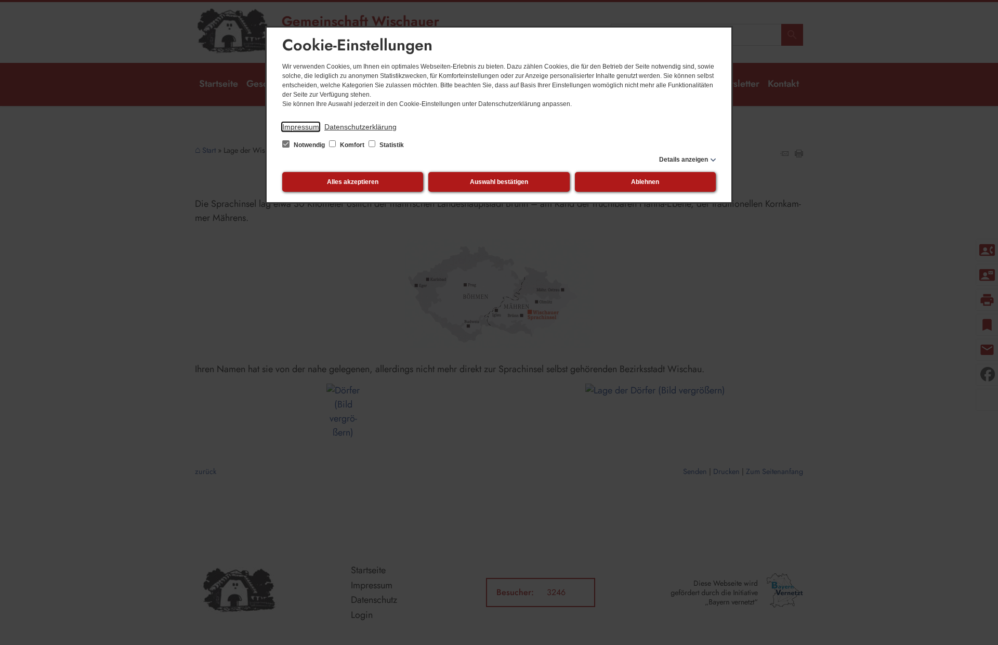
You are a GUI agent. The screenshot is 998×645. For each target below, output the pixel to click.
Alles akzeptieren (352, 182)
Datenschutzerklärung (360, 127)
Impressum (300, 127)
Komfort (352, 145)
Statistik (391, 145)
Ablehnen (645, 182)
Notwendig (309, 145)
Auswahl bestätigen (499, 182)
